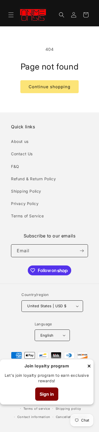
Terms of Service (27, 216)
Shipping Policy (26, 191)
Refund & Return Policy (33, 178)
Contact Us (22, 153)
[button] (11, 15)
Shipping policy (68, 409)
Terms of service (36, 409)
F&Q (15, 166)
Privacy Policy (24, 203)
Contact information (33, 417)
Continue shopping (49, 86)
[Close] (89, 366)
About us (20, 141)
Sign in (47, 394)
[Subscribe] (82, 250)
